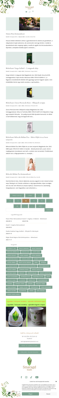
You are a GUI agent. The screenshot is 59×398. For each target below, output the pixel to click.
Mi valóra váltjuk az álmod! (29, 337)
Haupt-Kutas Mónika (25, 262)
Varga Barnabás (46, 287)
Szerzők (27, 36)
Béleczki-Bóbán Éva (29, 142)
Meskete (21, 273)
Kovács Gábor (11, 269)
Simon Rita (32, 36)
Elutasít (48, 394)
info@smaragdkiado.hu (29, 341)
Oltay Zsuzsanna (12, 276)
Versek (31, 290)
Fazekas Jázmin (26, 259)
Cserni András (24, 255)
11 (10, 201)
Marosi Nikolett (37, 269)
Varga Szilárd (34, 71)
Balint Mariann (36, 248)
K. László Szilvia (12, 266)
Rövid (48, 276)
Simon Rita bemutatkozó (15, 34)
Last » (41, 206)
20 (17, 206)
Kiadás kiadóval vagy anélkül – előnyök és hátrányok (22, 231)
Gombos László (38, 259)
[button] (56, 381)
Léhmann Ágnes (24, 269)
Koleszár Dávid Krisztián (28, 266)
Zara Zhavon (41, 290)
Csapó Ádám (36, 252)
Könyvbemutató (44, 266)
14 (33, 201)
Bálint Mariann (24, 248)
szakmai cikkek (19, 283)
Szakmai (9, 283)
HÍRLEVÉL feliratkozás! (29, 352)
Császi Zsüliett (11, 255)
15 (41, 201)
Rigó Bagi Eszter (38, 276)
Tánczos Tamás (40, 283)
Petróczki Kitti (34, 105)
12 (18, 201)
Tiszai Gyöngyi (11, 287)
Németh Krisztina (45, 273)
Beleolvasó (27, 71)
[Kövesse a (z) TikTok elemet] (31, 377)
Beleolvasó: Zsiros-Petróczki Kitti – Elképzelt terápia (25, 103)
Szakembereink (42, 280)
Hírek (36, 262)
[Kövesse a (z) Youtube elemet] (37, 377)
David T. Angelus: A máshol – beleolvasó (34, 219)
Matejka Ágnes (11, 273)
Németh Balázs (32, 273)
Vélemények (22, 290)
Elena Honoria (36, 255)
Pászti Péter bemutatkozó (14, 219)
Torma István (23, 287)
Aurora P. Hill (11, 248)
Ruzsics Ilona (11, 280)
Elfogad (30, 394)
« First (30, 195)
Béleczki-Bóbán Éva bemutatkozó (18, 174)
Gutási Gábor (11, 262)
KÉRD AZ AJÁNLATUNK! (29, 345)
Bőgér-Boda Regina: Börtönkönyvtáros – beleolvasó (21, 237)
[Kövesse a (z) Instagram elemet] (26, 377)
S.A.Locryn (22, 280)
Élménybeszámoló (12, 259)
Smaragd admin (13, 36)
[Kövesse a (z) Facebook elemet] (21, 377)
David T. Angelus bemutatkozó (15, 225)
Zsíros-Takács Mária (13, 294)
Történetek (34, 287)
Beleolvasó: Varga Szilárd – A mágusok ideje (22, 68)
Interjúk (43, 262)
